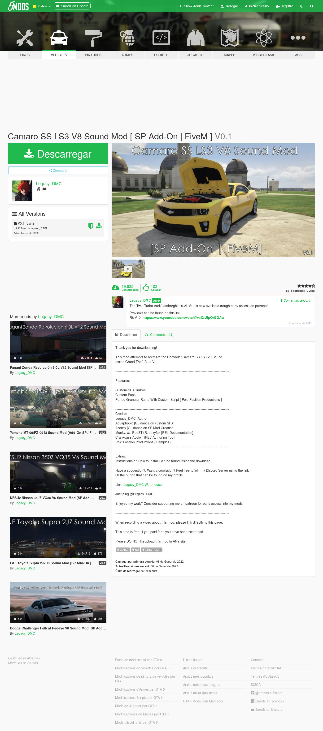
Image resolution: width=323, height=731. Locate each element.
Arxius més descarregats (201, 684)
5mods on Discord (268, 709)
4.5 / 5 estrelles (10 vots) (300, 290)
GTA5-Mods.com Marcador (203, 701)
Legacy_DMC (49, 183)
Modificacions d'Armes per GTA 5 (140, 689)
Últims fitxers (192, 659)
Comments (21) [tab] (161, 334)
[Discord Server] (44, 188)
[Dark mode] (302, 6)
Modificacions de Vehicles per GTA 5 (142, 668)
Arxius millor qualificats (200, 692)
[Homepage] (38, 188)
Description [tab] (127, 334)
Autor (156, 300)
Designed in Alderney (24, 658)
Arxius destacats (195, 668)
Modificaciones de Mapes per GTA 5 (142, 714)
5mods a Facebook (269, 701)
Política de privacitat (266, 668)
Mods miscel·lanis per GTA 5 (136, 722)
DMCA (256, 684)
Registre (286, 6)
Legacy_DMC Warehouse (142, 484)
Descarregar (63, 153)
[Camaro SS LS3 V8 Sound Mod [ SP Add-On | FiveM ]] (213, 200)
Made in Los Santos (23, 662)
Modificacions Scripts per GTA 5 (139, 697)
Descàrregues (130, 289)
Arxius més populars (198, 676)
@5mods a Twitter (268, 692)
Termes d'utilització (265, 676)
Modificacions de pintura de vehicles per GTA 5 (145, 678)
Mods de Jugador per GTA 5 (136, 705)
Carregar (231, 6)
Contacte (257, 659)
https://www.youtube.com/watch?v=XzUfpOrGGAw (183, 317)
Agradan (156, 289)
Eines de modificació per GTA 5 (138, 659)
